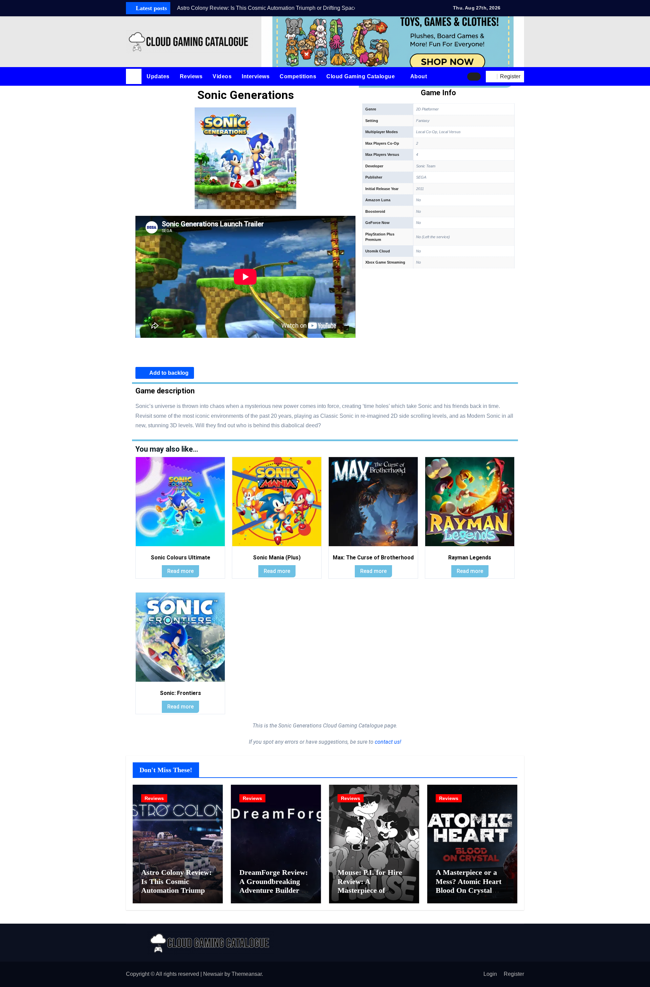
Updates (158, 76)
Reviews (191, 76)
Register (514, 974)
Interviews (255, 76)
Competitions (298, 76)
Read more (180, 571)
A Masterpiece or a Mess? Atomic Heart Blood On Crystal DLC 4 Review (468, 885)
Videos (222, 76)
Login (490, 974)
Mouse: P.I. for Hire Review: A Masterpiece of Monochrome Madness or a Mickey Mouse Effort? (374, 894)
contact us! (387, 742)
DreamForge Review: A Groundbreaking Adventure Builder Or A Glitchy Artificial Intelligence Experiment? (274, 894)
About (419, 76)
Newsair (213, 974)
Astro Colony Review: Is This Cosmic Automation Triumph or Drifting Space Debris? (176, 890)
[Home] (134, 76)
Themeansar (247, 974)
